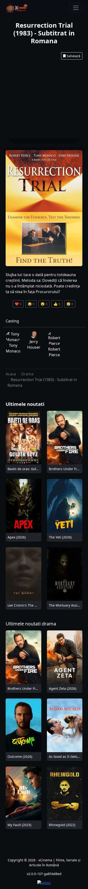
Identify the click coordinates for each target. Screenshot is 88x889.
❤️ (18, 304)
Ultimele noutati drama (31, 623)
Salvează (73, 56)
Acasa (11, 374)
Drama (27, 374)
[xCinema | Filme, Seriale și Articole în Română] (17, 8)
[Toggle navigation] (75, 8)
